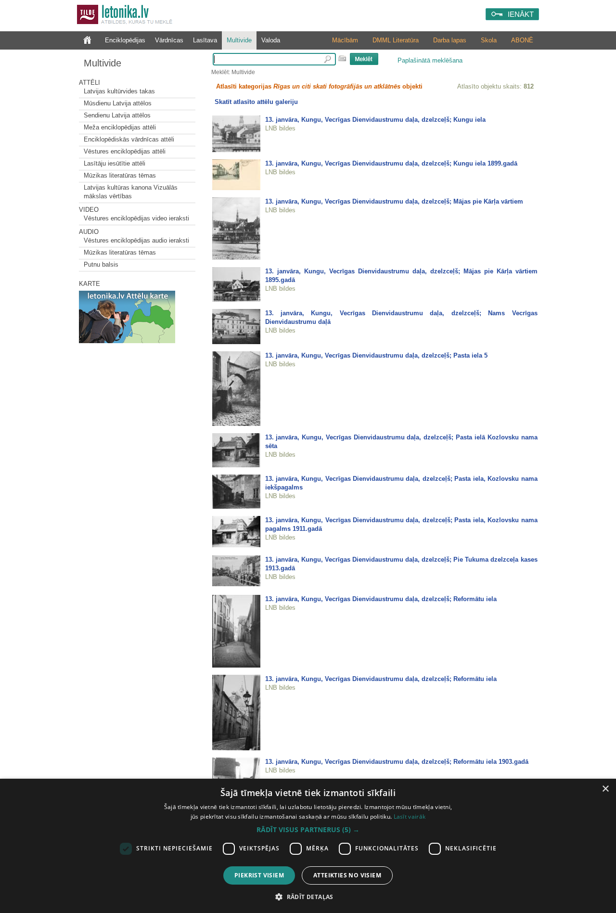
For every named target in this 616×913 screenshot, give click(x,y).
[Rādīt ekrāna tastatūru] (342, 58)
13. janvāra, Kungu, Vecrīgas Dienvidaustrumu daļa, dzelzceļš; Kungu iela (375, 119)
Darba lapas (449, 40)
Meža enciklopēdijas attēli (120, 127)
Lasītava (205, 40)
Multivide (239, 40)
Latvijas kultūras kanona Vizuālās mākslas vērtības (131, 192)
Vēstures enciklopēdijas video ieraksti (136, 218)
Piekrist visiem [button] (259, 875)
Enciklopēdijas (125, 40)
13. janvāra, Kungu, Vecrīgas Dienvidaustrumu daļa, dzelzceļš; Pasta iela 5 (376, 355)
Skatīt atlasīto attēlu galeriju (256, 101)
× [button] (605, 789)
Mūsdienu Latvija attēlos (118, 103)
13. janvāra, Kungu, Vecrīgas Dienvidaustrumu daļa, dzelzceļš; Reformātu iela (381, 599)
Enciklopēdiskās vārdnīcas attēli (129, 139)
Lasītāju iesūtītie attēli (114, 163)
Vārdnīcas (169, 40)
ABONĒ (522, 40)
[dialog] (308, 846)
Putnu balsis (101, 264)
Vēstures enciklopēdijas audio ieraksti (136, 240)
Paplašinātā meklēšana (430, 60)
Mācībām (345, 40)
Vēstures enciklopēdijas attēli (125, 151)
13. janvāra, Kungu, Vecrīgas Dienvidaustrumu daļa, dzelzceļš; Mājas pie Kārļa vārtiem (394, 201)
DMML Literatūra (395, 40)
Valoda (270, 40)
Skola (489, 40)
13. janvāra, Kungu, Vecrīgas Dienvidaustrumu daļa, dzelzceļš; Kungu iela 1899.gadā (391, 163)
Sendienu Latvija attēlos (117, 115)
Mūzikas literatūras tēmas (120, 175)
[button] (308, 829)
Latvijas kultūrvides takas (119, 91)
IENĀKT (521, 14)
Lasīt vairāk (410, 816)
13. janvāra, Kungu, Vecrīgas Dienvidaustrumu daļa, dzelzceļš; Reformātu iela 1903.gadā (396, 761)
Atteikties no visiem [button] (347, 875)
